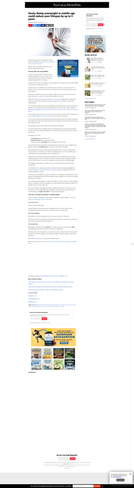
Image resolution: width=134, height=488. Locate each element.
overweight (40, 96)
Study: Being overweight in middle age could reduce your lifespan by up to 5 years (98, 59)
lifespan (63, 304)
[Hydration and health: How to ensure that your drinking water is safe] (87, 69)
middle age (30, 306)
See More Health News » (90, 138)
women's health (61, 306)
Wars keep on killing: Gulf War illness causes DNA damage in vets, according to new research (95, 111)
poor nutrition (42, 306)
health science (58, 304)
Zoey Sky (45, 22)
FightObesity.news (36, 238)
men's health (73, 304)
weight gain (54, 306)
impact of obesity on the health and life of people (42, 170)
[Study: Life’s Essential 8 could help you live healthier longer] (87, 77)
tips (51, 306)
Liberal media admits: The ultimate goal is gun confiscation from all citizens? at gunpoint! (95, 105)
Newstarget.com (93, 107)
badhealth (40, 304)
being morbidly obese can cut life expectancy (41, 116)
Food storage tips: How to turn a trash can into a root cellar (98, 83)
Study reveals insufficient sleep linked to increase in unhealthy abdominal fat (50, 287)
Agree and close (120, 480)
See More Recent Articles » (91, 98)
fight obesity (51, 304)
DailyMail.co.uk (32, 296)
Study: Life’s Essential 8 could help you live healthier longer (98, 76)
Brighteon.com (32, 302)
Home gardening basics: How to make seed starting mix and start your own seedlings (98, 92)
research (47, 306)
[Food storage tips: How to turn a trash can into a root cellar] (87, 85)
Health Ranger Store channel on (54, 276)
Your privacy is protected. (34, 322)
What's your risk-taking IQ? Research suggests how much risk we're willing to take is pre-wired (95, 133)
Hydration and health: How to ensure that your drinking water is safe (98, 68)
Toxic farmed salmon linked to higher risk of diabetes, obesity (45, 290)
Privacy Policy (67, 468)
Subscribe (97, 486)
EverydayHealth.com (34, 299)
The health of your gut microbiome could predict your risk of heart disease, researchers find (95, 118)
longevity (67, 304)
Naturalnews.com (93, 114)
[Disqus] (53, 391)
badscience (45, 304)
